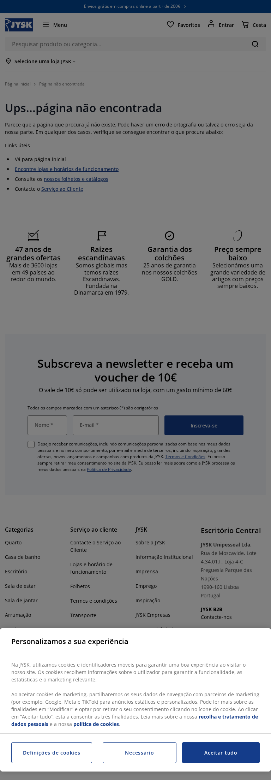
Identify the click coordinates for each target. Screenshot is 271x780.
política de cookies (96, 724)
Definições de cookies (51, 752)
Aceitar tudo (220, 752)
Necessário (139, 752)
